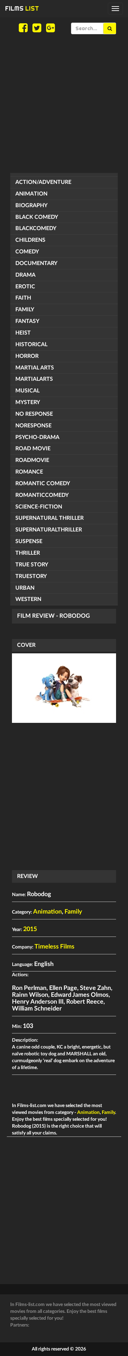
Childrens (30, 240)
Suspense (28, 541)
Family (24, 309)
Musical (27, 390)
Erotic (25, 286)
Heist (23, 333)
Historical (31, 344)
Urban (24, 588)
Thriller (27, 553)
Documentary (36, 263)
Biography (31, 205)
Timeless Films (54, 947)
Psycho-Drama (37, 437)
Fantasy (27, 321)
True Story (31, 564)
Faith (23, 298)
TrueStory (31, 576)
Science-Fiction (38, 507)
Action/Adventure (43, 182)
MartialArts (34, 379)
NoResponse (33, 425)
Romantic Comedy (42, 483)
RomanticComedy (42, 495)
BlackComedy (35, 228)
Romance (29, 472)
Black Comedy (36, 217)
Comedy (27, 251)
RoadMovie (32, 460)
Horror (27, 356)
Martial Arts (34, 368)
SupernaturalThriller (48, 529)
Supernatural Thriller (49, 518)
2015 (30, 929)
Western (28, 599)
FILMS (22, 8)
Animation (31, 194)
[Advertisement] (64, 103)
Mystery (27, 402)
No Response (34, 414)
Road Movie (33, 448)
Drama (25, 275)
